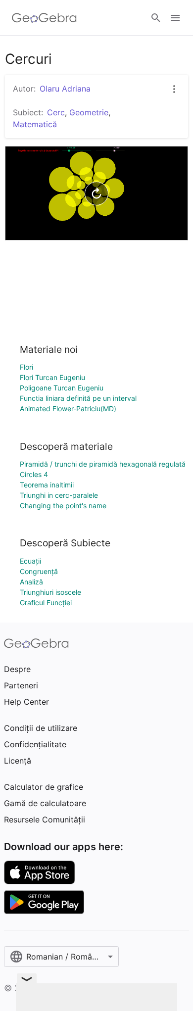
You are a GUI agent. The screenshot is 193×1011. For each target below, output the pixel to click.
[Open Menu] (175, 18)
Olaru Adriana (65, 89)
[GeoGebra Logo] (44, 18)
